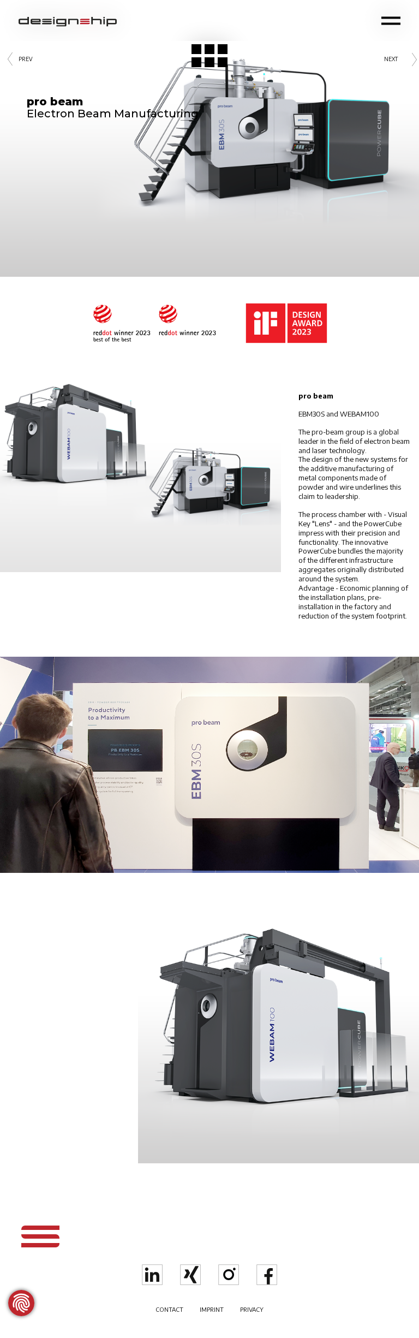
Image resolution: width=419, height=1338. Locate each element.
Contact (169, 1309)
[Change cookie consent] (21, 1303)
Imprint (212, 1309)
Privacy (252, 1309)
